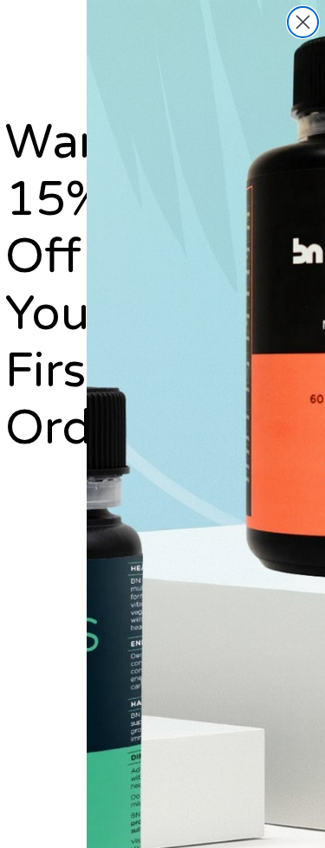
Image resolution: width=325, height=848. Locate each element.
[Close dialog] (303, 22)
